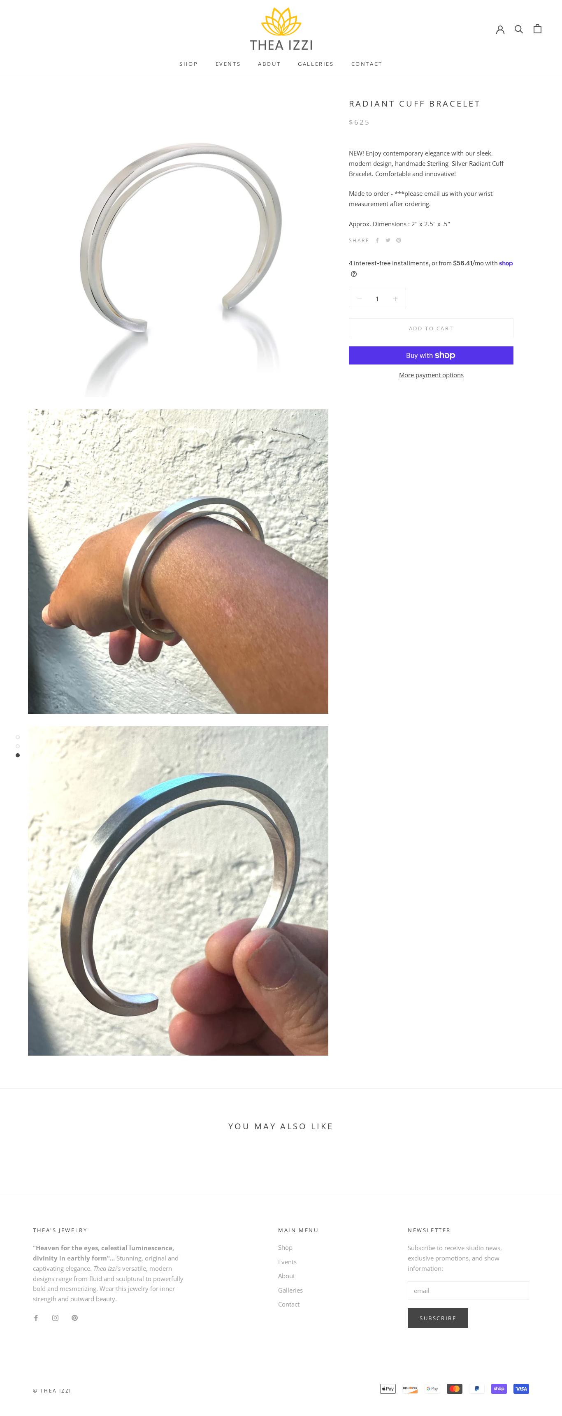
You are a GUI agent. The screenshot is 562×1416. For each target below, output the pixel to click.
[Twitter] (388, 240)
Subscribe (438, 1318)
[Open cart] (537, 28)
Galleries (316, 63)
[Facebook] (377, 240)
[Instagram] (55, 1317)
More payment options (431, 375)
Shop (188, 63)
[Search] (519, 28)
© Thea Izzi (52, 1390)
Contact (367, 63)
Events (228, 63)
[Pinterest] (398, 240)
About (269, 63)
